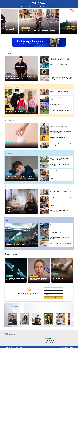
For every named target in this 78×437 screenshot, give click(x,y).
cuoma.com (71, 347)
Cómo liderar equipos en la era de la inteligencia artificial (60, 198)
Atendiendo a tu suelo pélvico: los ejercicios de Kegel (60, 278)
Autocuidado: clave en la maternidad (58, 170)
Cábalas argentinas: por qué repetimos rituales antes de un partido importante (21, 244)
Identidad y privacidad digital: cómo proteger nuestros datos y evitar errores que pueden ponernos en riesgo (60, 60)
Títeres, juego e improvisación (56, 104)
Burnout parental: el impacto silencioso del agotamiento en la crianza (59, 165)
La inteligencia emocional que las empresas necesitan (20, 210)
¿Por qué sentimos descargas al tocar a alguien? (15, 279)
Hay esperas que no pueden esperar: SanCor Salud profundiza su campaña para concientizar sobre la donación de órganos (61, 78)
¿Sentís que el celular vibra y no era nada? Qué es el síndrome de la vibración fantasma (61, 225)
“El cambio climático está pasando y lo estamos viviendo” (70, 29)
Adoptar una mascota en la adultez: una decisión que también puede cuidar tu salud (60, 144)
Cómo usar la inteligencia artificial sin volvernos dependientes (60, 244)
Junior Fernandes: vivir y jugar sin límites (58, 64)
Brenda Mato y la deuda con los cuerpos (59, 91)
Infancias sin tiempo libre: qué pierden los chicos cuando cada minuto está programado (20, 177)
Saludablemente (30, 6)
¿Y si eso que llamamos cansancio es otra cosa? (60, 191)
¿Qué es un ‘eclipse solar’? (55, 71)
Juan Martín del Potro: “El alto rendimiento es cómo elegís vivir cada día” (8, 29)
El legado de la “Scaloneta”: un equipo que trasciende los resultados (59, 111)
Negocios (51, 6)
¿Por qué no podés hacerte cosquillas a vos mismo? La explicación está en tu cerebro (59, 138)
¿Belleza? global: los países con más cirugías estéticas (38, 279)
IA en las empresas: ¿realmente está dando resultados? (59, 204)
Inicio (18, 6)
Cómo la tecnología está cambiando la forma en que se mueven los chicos (60, 159)
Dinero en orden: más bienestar (16, 145)
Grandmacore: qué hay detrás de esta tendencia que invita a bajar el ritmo (60, 231)
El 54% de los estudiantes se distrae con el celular (59, 177)
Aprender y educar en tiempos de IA (17, 111)
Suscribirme (53, 297)
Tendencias (45, 6)
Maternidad (56, 6)
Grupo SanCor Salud (49, 340)
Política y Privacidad (49, 342)
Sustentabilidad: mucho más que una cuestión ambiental (60, 238)
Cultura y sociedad (38, 6)
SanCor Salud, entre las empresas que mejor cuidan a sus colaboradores (59, 211)
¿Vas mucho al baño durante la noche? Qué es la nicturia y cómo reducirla (60, 132)
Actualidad (23, 6)
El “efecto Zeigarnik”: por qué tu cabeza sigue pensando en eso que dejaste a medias (60, 125)
